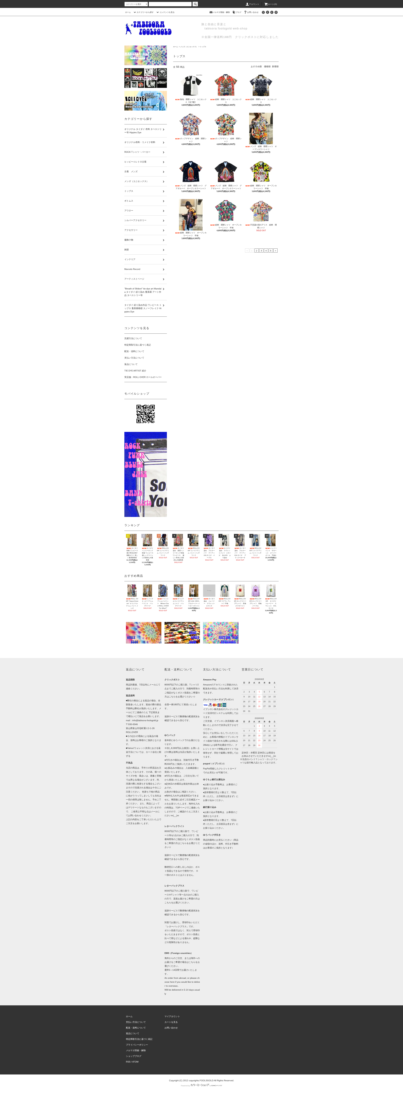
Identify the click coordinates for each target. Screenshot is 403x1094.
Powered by (185, 1086)
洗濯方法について (133, 338)
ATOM (135, 1061)
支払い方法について (134, 357)
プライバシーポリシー (137, 1044)
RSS (128, 1061)
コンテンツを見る (167, 12)
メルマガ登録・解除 (221, 12)
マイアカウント (172, 1016)
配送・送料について (134, 351)
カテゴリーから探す (145, 12)
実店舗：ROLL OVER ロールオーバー (143, 377)
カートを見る (171, 1022)
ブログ (238, 12)
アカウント (254, 4)
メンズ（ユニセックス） (189, 47)
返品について (131, 364)
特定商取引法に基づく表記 (137, 345)
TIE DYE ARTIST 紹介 (135, 370)
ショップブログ (133, 1056)
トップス (203, 47)
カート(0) (272, 4)
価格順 (267, 66)
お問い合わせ (252, 12)
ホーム (128, 12)
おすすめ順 (256, 66)
